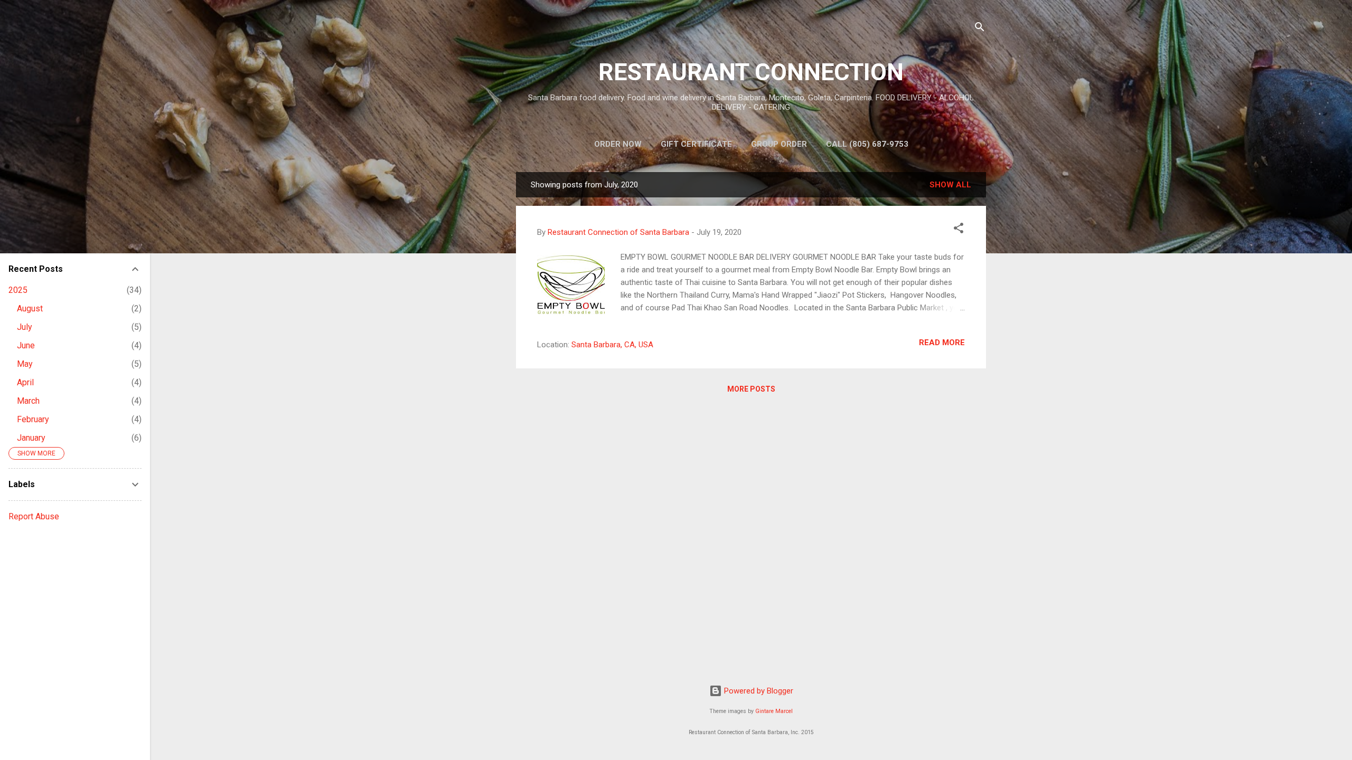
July (24, 327)
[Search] (979, 29)
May (25, 364)
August (30, 308)
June (26, 345)
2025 (17, 290)
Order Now (618, 144)
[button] (958, 230)
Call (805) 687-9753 (867, 144)
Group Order (779, 144)
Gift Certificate (696, 144)
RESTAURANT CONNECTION (751, 72)
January (31, 438)
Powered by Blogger (757, 691)
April (25, 382)
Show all (950, 184)
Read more (942, 342)
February (33, 419)
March (28, 401)
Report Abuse (33, 516)
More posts (751, 389)
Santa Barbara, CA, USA (612, 344)
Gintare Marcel (774, 711)
